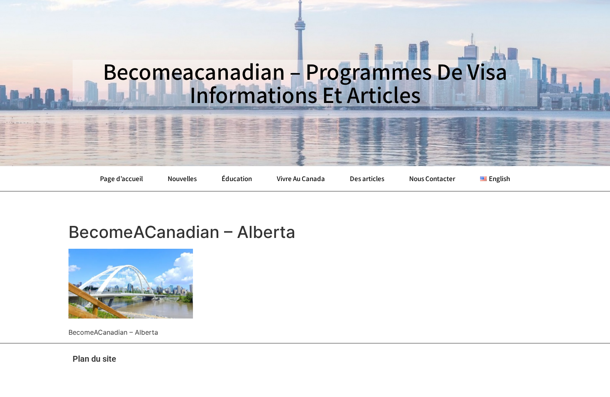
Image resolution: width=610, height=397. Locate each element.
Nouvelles (182, 178)
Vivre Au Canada (301, 178)
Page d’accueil (121, 178)
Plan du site (94, 359)
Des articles (367, 178)
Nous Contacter (432, 178)
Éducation (237, 178)
